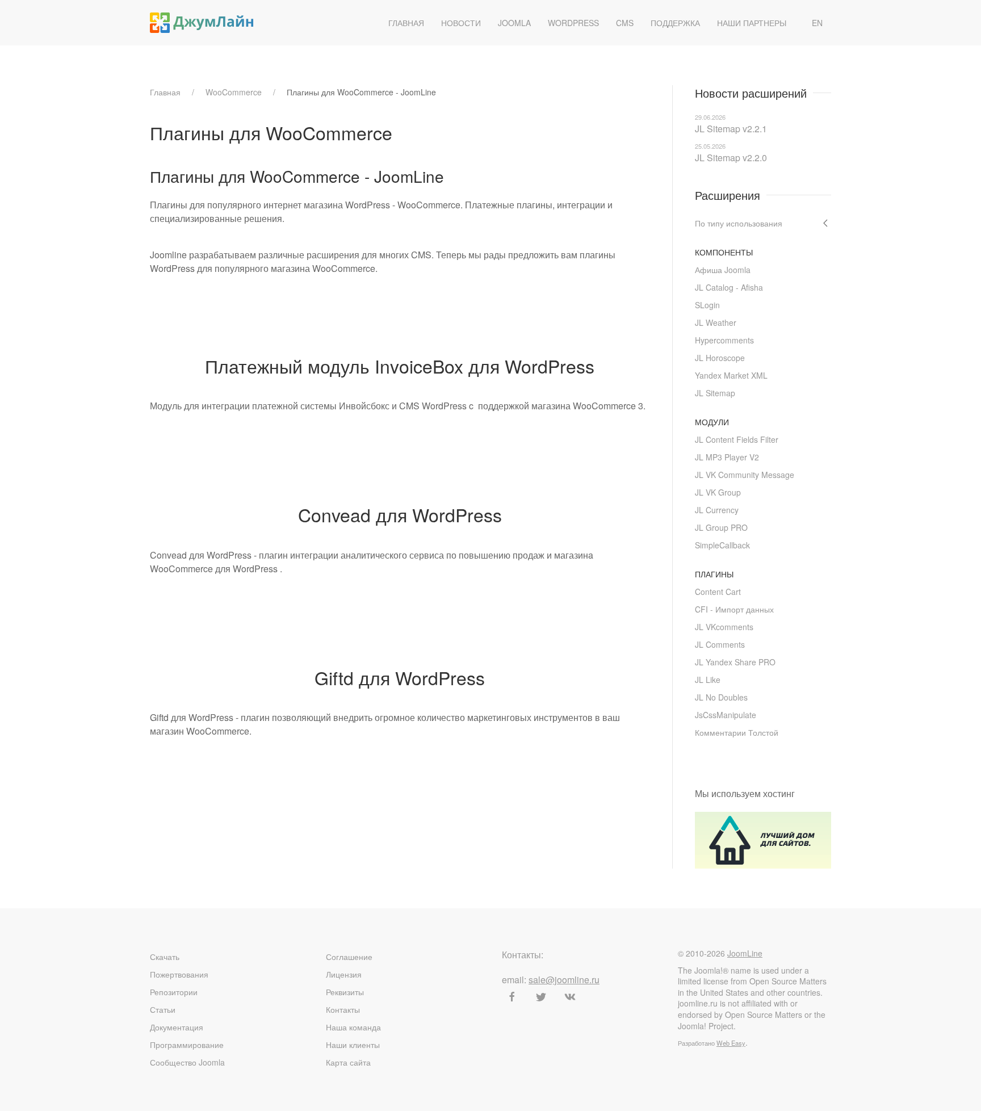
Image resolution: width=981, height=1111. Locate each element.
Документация (176, 1027)
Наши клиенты (353, 1044)
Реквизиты (345, 991)
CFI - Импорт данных (734, 609)
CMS (625, 22)
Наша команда (353, 1027)
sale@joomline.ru (564, 979)
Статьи (162, 1009)
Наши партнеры (751, 22)
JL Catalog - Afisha (729, 287)
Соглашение (349, 956)
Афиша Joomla (723, 269)
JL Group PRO (721, 527)
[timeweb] (763, 838)
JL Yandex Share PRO (735, 662)
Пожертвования (179, 974)
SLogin (707, 305)
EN (817, 22)
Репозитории (174, 991)
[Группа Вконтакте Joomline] (570, 997)
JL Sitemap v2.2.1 (731, 128)
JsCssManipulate (725, 714)
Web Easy (730, 1042)
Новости (461, 22)
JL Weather (715, 322)
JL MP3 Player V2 (727, 457)
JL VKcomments (724, 626)
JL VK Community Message (744, 474)
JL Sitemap (715, 393)
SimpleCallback (722, 545)
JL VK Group (718, 492)
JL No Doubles (721, 697)
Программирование (187, 1044)
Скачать (164, 956)
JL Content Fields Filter (736, 439)
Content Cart (718, 591)
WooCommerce (234, 92)
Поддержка (675, 22)
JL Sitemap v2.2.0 (731, 157)
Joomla (514, 22)
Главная (406, 22)
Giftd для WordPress (400, 677)
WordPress (573, 22)
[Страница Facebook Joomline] (512, 997)
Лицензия (344, 974)
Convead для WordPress (400, 514)
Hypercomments (724, 340)
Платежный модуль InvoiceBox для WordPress (399, 366)
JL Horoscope (720, 357)
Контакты (343, 1009)
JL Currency (717, 509)
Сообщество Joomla (187, 1062)
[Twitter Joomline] (541, 997)
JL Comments (720, 644)
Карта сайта (348, 1062)
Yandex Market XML (731, 375)
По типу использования (738, 223)
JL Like (707, 679)
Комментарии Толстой (736, 732)
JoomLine (744, 953)
